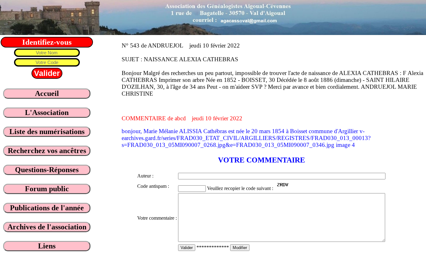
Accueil (47, 93)
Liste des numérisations (47, 132)
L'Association (47, 112)
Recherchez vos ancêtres (47, 151)
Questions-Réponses (47, 170)
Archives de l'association (46, 227)
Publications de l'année (47, 208)
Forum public (47, 189)
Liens (47, 246)
